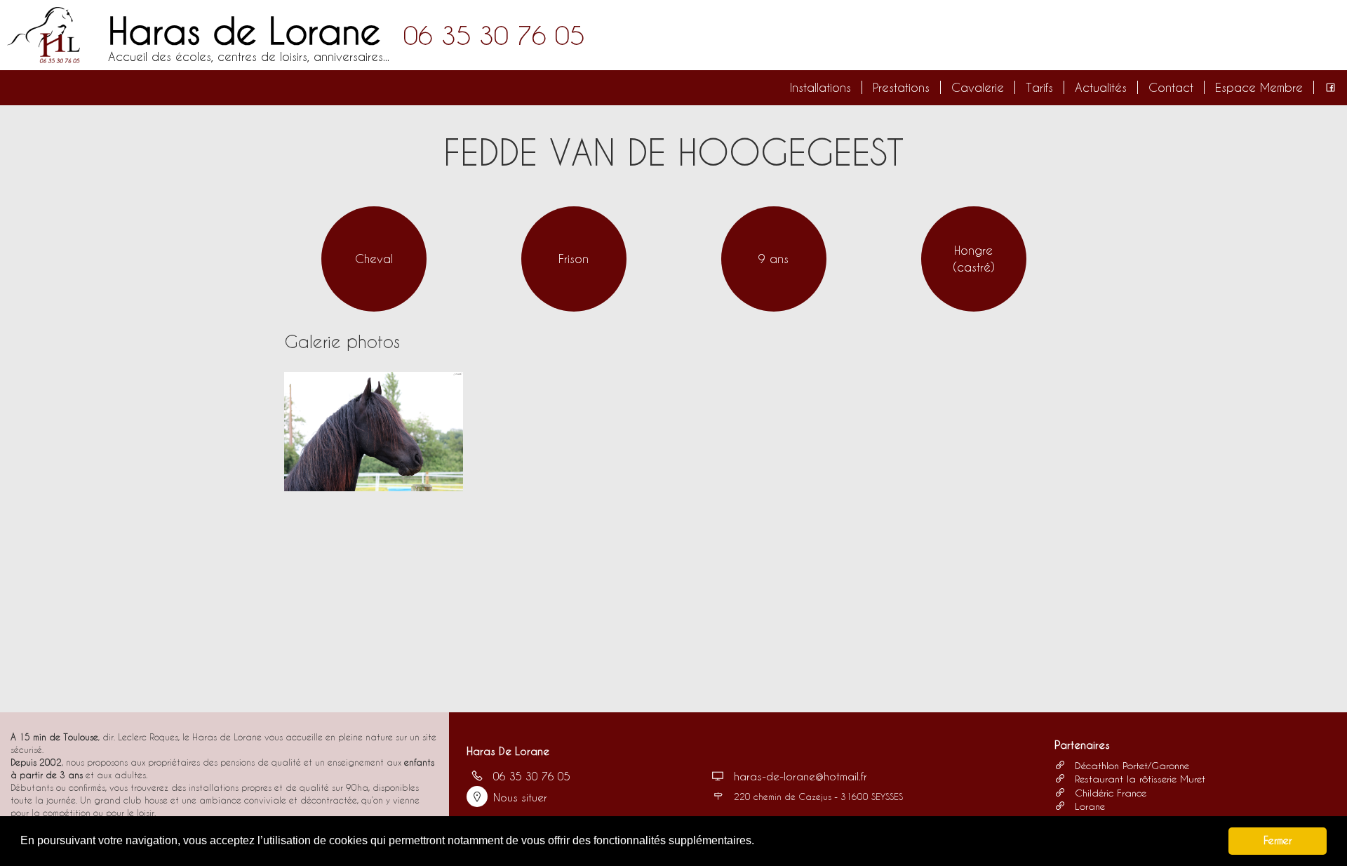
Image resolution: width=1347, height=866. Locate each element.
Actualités (1101, 87)
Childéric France (1108, 792)
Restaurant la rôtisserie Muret (1138, 778)
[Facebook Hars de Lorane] (1330, 87)
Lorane (1088, 806)
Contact (1170, 87)
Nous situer (520, 797)
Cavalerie (977, 87)
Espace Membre (1259, 87)
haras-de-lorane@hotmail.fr (800, 776)
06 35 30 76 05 (493, 35)
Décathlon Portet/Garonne (1130, 765)
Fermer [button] (1278, 840)
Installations (820, 87)
